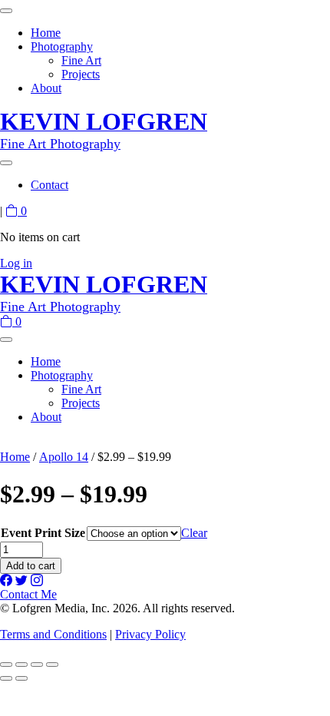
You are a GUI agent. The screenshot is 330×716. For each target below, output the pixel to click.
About (46, 87)
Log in (16, 263)
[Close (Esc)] (52, 664)
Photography (62, 46)
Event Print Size (43, 532)
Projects (80, 74)
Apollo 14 (63, 456)
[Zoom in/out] (6, 664)
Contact (49, 184)
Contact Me (28, 594)
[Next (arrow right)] (21, 678)
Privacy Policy (150, 634)
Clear (194, 532)
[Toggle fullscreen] (21, 664)
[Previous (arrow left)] (6, 678)
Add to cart (30, 566)
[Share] (37, 664)
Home (46, 32)
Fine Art (81, 60)
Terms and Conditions (53, 634)
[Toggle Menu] (6, 10)
